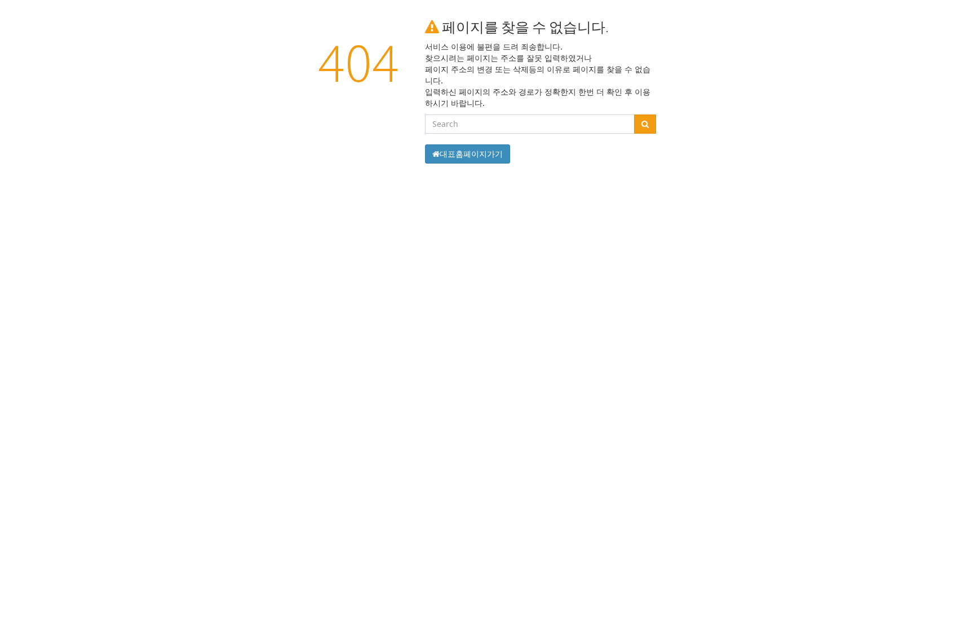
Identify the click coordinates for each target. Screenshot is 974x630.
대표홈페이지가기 (471, 153)
